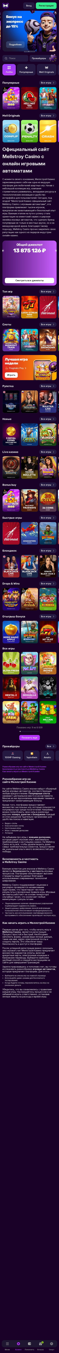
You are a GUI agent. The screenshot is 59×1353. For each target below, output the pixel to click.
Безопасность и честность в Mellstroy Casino (23, 769)
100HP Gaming (12, 757)
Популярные (26, 72)
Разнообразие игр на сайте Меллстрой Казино (24, 767)
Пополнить (29, 1349)
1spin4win (31, 757)
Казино (18, 1349)
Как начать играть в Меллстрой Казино (21, 771)
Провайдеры (39, 58)
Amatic (47, 757)
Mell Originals (46, 72)
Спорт (51, 1349)
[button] (24, 51)
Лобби (9, 72)
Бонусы (40, 1345)
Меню (7, 1349)
